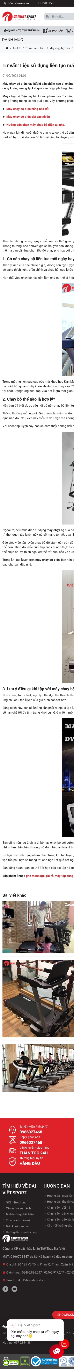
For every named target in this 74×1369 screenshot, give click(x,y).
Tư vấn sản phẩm (35, 48)
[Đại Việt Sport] (19, 16)
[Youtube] (14, 1289)
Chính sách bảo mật (18, 1220)
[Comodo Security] (11, 1361)
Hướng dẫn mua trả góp (21, 1232)
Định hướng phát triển (19, 1214)
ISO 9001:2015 (47, 3)
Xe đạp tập (55, 30)
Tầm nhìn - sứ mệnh (18, 1208)
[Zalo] (64, 1344)
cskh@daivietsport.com (32, 1280)
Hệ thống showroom (16, 3)
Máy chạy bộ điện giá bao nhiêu (28, 117)
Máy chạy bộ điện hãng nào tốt (27, 109)
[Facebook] (5, 1289)
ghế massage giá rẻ (39, 876)
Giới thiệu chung (16, 1202)
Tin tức (17, 48)
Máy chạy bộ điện (60, 48)
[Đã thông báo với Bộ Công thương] (45, 1361)
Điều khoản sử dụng (18, 1226)
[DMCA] (25, 1361)
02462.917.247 (54, 1272)
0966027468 (31, 1131)
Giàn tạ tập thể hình (24, 30)
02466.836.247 (32, 1272)
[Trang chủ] (7, 48)
